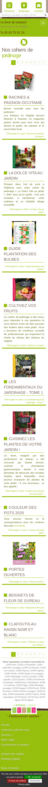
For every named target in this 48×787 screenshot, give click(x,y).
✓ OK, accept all (33, 777)
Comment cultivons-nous (15, 729)
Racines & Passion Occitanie (23, 100)
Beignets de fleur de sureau (22, 598)
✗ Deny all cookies (17, 781)
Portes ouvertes (14, 572)
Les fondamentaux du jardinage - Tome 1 (23, 387)
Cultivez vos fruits (20, 308)
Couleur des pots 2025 (20, 510)
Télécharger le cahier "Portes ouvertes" (26, 582)
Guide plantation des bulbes (20, 254)
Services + (7, 734)
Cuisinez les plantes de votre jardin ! (23, 444)
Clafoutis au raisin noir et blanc (20, 629)
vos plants (19, 525)
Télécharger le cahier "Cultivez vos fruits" (25, 345)
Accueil (5, 724)
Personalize (35, 781)
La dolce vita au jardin (23, 175)
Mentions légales (10, 759)
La (14, 24)
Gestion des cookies (12, 754)
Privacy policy (24, 784)
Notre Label (7, 739)
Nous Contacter (10, 768)
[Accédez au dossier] (24, 81)
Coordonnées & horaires (15, 744)
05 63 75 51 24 (13, 32)
